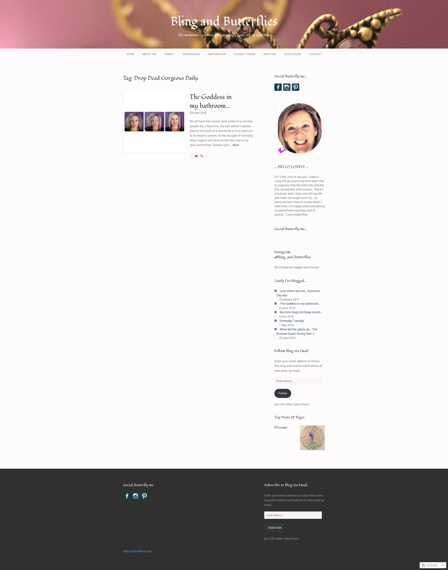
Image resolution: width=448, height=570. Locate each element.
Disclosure (292, 54)
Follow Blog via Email (291, 350)
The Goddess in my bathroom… (211, 101)
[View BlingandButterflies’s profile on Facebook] (278, 87)
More (236, 145)
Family (169, 54)
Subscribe (275, 527)
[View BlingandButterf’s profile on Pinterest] (295, 87)
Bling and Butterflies (224, 21)
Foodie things (244, 54)
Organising (191, 54)
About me (149, 54)
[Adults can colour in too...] (312, 438)
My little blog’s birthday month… (301, 312)
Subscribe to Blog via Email (285, 485)
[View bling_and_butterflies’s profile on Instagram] (286, 87)
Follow (282, 393)
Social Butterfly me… (290, 228)
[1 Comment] (197, 156)
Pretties (270, 54)
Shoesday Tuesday (292, 321)
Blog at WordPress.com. (137, 551)
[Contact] (280, 427)
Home (130, 54)
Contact (315, 54)
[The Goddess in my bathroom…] (202, 156)
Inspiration (217, 54)
